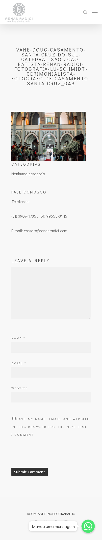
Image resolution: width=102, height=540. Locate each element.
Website (19, 388)
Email (18, 363)
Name (18, 338)
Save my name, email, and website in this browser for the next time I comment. (50, 426)
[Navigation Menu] (95, 12)
